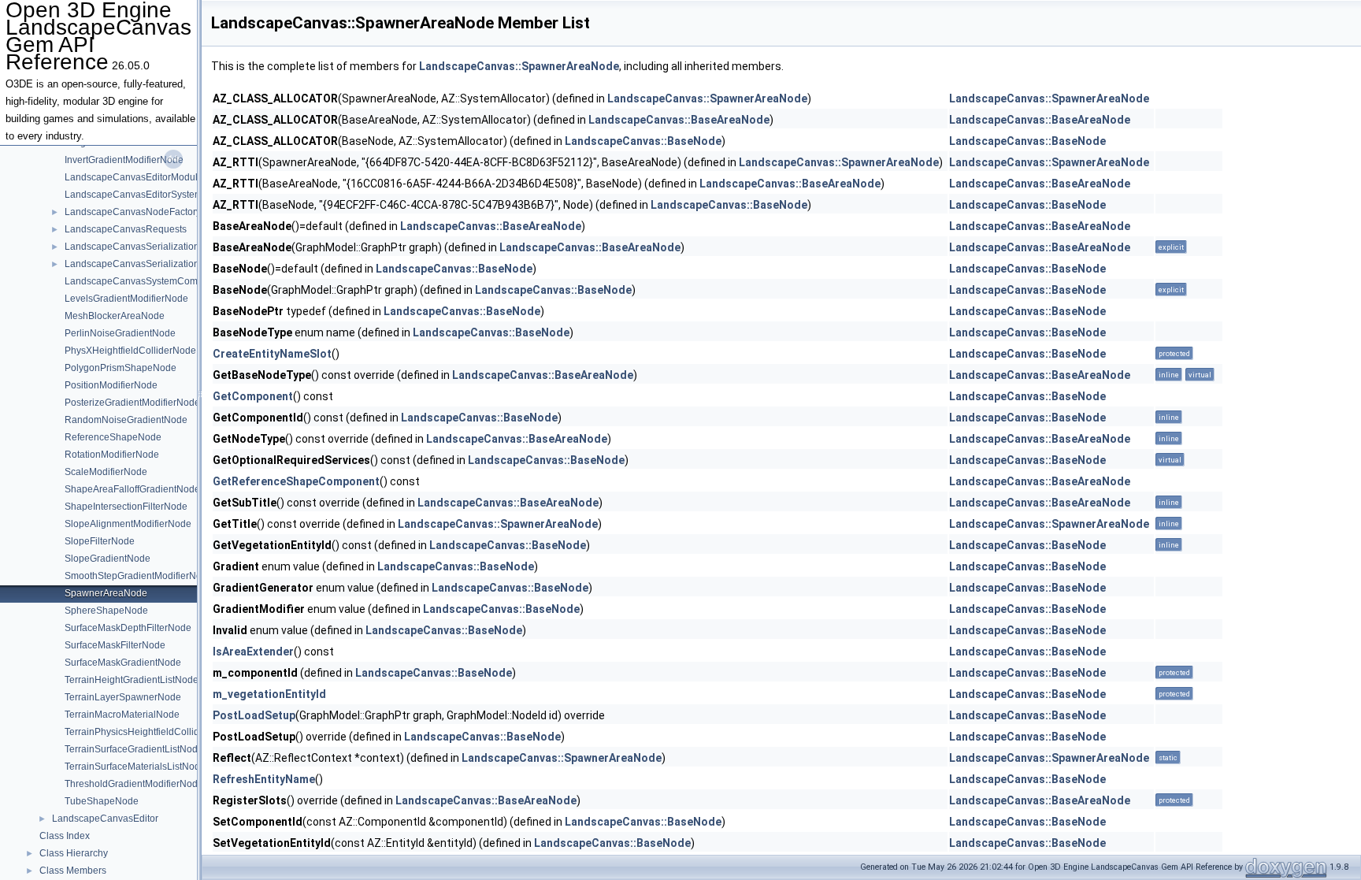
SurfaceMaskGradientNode (123, 662)
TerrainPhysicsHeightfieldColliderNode (148, 731)
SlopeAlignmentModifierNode (128, 523)
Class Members (72, 870)
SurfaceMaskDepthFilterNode (128, 627)
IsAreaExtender (253, 651)
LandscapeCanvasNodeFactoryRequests (153, 211)
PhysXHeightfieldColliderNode (130, 350)
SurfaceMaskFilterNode (115, 645)
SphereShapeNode (106, 610)
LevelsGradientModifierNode (126, 298)
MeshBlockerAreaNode (115, 315)
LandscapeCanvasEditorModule (134, 177)
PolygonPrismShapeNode (120, 367)
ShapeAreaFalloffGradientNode (132, 489)
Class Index (64, 835)
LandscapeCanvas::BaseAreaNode (679, 119)
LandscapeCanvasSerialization (132, 246)
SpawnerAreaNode (106, 593)
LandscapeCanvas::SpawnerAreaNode (519, 66)
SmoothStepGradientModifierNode (139, 575)
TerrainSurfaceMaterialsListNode (135, 766)
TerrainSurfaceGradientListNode (134, 749)
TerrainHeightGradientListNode (131, 679)
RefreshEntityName (264, 779)
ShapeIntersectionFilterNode (126, 506)
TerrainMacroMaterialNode (122, 714)
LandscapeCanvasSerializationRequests (152, 263)
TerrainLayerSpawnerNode (123, 697)
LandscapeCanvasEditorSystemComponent (159, 194)
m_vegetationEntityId (269, 694)
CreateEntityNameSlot (272, 353)
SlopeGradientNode (107, 558)
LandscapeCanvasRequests (126, 229)
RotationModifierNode (112, 454)
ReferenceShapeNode (113, 437)
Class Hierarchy (73, 853)
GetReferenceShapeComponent (296, 481)
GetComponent (253, 396)
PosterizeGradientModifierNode (132, 402)
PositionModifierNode (111, 385)
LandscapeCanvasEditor (105, 818)
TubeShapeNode (102, 801)
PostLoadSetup (254, 715)
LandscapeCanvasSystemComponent (146, 281)
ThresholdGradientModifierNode (134, 783)
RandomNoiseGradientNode (126, 419)
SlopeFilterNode (100, 541)
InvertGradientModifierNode (124, 159)
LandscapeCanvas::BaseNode (643, 141)
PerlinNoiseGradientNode (120, 333)
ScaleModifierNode (106, 471)
